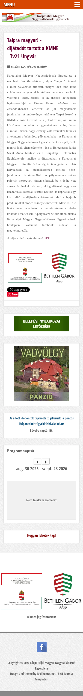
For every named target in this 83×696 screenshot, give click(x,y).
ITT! (47, 238)
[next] (46, 461)
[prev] (37, 461)
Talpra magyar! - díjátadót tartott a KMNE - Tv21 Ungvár (32, 48)
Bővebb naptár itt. (41, 430)
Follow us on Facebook (42, 647)
